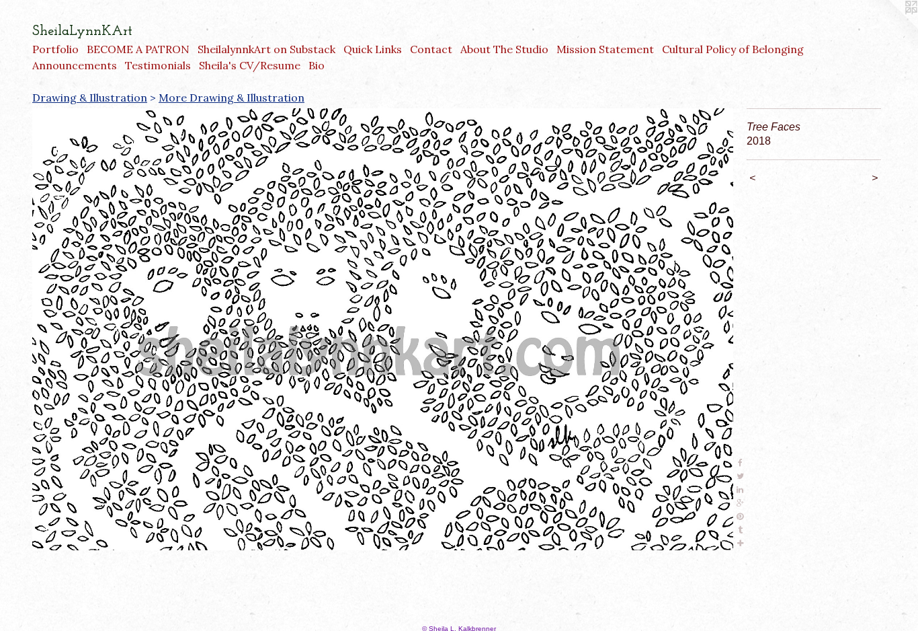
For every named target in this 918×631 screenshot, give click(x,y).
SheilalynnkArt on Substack (266, 49)
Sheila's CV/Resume (249, 65)
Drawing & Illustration (89, 97)
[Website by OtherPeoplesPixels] (891, 27)
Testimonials (158, 65)
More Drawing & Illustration (231, 97)
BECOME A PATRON (138, 49)
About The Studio (504, 49)
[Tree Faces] (382, 329)
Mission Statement (605, 49)
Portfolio (55, 49)
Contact (431, 49)
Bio (316, 65)
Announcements (74, 65)
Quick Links (372, 49)
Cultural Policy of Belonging (733, 49)
